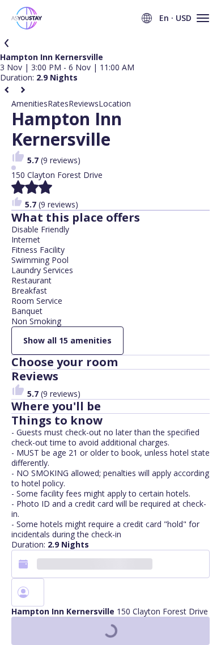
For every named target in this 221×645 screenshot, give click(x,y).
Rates (58, 104)
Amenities (29, 104)
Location (115, 104)
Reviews (84, 104)
